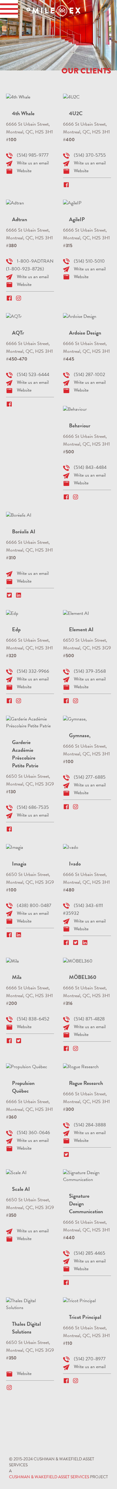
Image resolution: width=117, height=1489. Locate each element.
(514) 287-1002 (89, 374)
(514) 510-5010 (89, 261)
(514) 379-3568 (90, 671)
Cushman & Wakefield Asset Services (49, 1477)
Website (24, 170)
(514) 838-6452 (33, 1019)
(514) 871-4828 (89, 1019)
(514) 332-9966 (33, 671)
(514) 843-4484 (90, 467)
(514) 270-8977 (90, 1358)
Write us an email (33, 163)
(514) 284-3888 (90, 1124)
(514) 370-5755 (90, 155)
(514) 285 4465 (89, 1253)
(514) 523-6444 (33, 374)
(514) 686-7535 (33, 807)
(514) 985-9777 (33, 155)
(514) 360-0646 (33, 1132)
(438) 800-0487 (34, 905)
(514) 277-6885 (90, 777)
